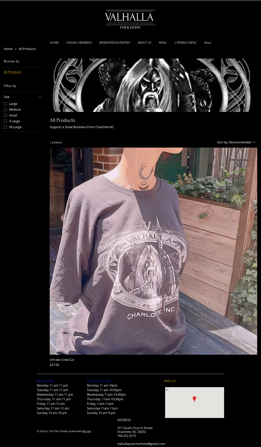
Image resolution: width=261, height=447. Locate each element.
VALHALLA (129, 17)
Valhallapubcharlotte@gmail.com (141, 444)
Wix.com (86, 431)
